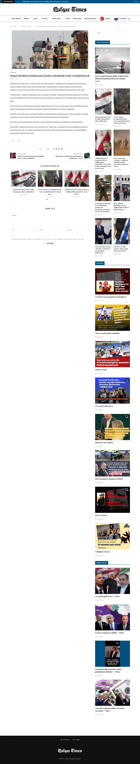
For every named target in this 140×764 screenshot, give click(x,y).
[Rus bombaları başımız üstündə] (112, 463)
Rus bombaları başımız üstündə (109, 479)
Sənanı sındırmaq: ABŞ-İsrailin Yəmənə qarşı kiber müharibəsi (103, 119)
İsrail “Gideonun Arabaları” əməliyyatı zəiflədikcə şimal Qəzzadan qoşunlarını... (47, 1)
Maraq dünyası (90, 19)
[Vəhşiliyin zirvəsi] (112, 536)
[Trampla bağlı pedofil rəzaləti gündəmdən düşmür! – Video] (112, 654)
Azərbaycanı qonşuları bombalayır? (111, 297)
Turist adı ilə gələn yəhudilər (107, 333)
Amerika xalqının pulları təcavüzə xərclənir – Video (110, 709)
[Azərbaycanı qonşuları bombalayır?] (112, 281)
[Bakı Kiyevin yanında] (112, 427)
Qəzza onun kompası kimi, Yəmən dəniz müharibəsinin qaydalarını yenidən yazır (112, 78)
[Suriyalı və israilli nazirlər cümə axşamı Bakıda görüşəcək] (122, 231)
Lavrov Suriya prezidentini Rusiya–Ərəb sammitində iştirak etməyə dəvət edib (122, 120)
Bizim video (56, 19)
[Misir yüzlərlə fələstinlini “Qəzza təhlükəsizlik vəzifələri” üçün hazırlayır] (122, 188)
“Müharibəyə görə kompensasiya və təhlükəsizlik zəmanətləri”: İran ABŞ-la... (76, 192)
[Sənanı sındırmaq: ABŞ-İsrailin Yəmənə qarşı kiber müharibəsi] (23, 178)
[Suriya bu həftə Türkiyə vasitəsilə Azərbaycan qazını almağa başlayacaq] (103, 231)
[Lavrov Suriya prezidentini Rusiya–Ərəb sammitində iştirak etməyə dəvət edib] (50, 178)
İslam (67, 19)
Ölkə (35, 19)
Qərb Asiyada (101, 515)
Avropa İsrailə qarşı (104, 406)
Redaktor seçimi (26, 26)
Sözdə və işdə (101, 370)
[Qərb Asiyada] (112, 500)
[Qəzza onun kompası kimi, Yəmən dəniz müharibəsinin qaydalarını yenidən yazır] (112, 60)
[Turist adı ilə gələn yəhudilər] (112, 318)
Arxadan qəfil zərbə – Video (107, 596)
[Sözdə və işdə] (112, 354)
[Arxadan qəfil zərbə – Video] (112, 581)
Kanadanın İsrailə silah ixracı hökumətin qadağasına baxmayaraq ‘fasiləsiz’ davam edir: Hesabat (103, 208)
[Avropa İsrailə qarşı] (112, 390)
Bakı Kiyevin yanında (104, 442)
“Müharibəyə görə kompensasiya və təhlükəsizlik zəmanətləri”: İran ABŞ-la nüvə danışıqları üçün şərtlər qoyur (103, 163)
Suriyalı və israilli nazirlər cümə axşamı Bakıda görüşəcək (121, 249)
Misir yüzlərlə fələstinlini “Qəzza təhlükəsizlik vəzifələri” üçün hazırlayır (121, 207)
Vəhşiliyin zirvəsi (102, 552)
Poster (44, 19)
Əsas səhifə (16, 19)
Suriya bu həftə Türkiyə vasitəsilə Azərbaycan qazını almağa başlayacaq (103, 250)
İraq (18, 141)
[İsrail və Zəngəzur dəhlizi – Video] (112, 617)
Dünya (26, 19)
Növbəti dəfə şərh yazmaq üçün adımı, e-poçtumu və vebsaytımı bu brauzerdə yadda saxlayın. (48, 239)
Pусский (122, 19)
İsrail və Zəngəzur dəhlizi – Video (109, 633)
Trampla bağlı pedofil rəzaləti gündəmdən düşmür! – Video (108, 670)
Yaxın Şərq (77, 19)
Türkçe (107, 19)
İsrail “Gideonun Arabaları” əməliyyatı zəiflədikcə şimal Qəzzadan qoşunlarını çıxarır (121, 162)
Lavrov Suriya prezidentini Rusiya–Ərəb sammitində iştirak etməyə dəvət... (50, 192)
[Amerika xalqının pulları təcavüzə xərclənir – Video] (112, 693)
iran (12, 141)
